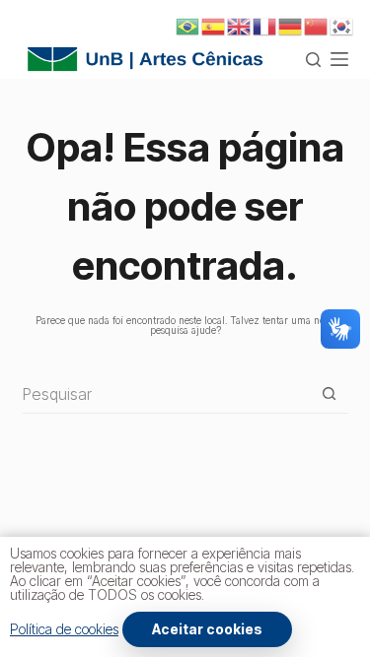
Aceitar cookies (207, 629)
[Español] (214, 26)
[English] (240, 26)
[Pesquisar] (313, 59)
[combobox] (166, 394)
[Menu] (339, 59)
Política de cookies (64, 629)
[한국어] (342, 26)
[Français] (265, 26)
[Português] (188, 26)
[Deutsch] (291, 26)
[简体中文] (317, 26)
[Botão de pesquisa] (329, 393)
